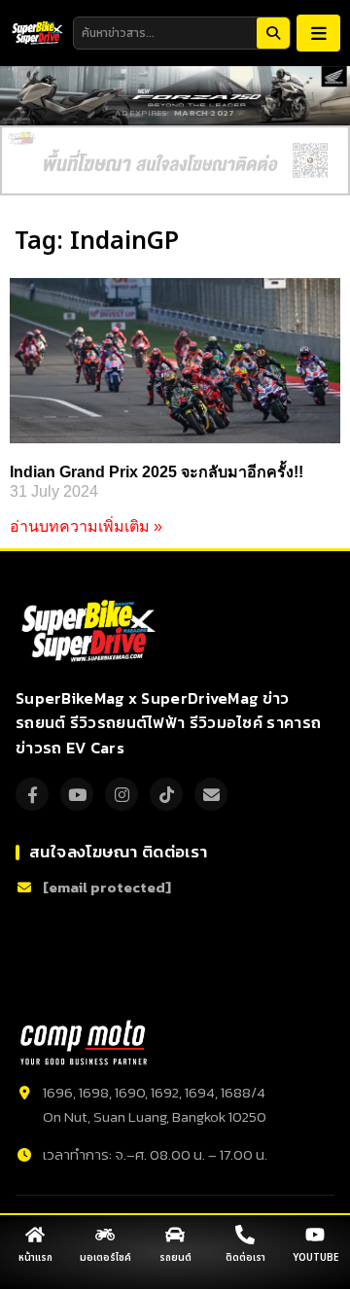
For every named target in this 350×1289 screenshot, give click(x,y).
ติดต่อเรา (245, 1258)
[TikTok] (166, 794)
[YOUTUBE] (315, 1234)
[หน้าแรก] (35, 1234)
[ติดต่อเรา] (245, 1234)
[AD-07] (175, 160)
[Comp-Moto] (84, 1043)
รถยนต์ (175, 1258)
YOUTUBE (315, 1258)
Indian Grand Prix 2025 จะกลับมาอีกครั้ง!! (156, 472)
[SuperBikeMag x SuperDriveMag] (91, 631)
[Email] (211, 794)
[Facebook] (32, 794)
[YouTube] (76, 794)
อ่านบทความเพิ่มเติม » (86, 526)
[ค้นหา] (273, 33)
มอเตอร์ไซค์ (105, 1258)
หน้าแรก (35, 1258)
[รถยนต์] (175, 1234)
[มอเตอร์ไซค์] (105, 1234)
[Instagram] (121, 794)
